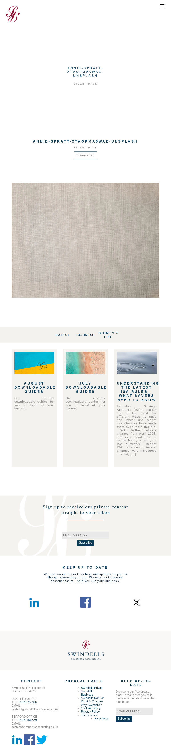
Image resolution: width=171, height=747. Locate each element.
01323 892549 (28, 720)
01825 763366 (28, 702)
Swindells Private (92, 687)
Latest (62, 335)
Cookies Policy (90, 708)
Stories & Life (108, 335)
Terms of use (89, 715)
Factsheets (101, 718)
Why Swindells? (91, 705)
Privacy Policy (90, 711)
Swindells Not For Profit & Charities (92, 699)
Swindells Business (87, 692)
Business (85, 335)
